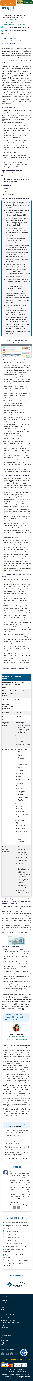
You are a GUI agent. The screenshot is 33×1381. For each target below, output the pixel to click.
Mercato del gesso (10, 43)
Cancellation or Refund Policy (11, 1323)
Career (3, 1305)
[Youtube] (16, 1355)
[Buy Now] (25, 2)
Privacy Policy (5, 1318)
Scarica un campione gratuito (8, 3)
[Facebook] (3, 1355)
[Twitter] (8, 1355)
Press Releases (6, 1336)
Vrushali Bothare (16, 1034)
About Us (4, 1300)
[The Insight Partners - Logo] (8, 8)
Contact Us (5, 1302)
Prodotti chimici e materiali (13, 41)
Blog (2, 1343)
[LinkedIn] (12, 1355)
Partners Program (7, 1338)
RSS (2, 1307)
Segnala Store (12, 39)
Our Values (5, 1327)
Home (3, 39)
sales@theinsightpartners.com (20, 1374)
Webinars (4, 1340)
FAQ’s (3, 1325)
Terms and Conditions (8, 1320)
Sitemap (4, 1345)
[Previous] (14, 1207)
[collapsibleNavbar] (29, 8)
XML (2, 1309)
